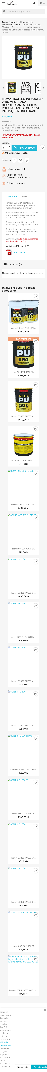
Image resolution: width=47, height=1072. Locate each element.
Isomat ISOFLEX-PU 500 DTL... (23, 460)
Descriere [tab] (12, 196)
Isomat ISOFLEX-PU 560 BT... (23, 814)
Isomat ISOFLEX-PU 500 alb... (23, 416)
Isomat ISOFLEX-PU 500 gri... (23, 593)
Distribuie (14, 160)
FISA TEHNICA (20, 252)
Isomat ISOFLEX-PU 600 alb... (23, 504)
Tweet (20, 160)
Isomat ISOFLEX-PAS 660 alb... (23, 328)
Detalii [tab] (24, 196)
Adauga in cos (24, 147)
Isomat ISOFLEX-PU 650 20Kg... (24, 372)
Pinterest (26, 160)
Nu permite (22, 1067)
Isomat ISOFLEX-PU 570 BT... (23, 549)
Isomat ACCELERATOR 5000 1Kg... (23, 990)
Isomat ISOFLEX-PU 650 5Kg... (23, 637)
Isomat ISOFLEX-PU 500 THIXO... (23, 769)
